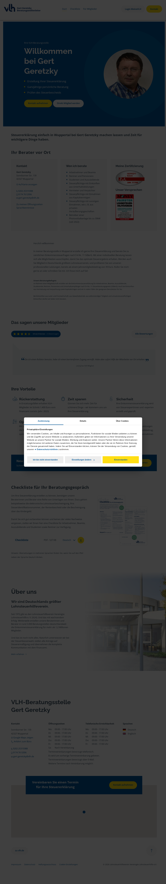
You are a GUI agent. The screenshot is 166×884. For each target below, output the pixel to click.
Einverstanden (120, 460)
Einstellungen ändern (81, 460)
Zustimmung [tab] (43, 421)
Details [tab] (83, 421)
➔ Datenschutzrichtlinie (46, 449)
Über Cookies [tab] (122, 421)
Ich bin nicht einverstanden (45, 460)
